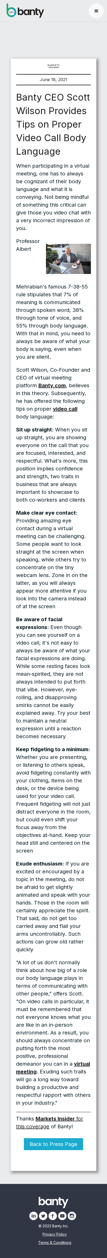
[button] (96, 10)
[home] (24, 11)
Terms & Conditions (54, 1243)
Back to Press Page (53, 1144)
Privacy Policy (55, 1234)
